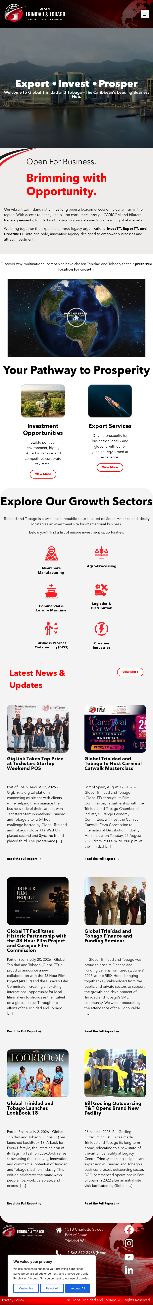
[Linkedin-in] (129, 1270)
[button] (76, 317)
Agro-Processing (101, 566)
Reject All (52, 1288)
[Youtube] (129, 1257)
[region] (52, 1276)
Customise (26, 1288)
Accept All (78, 1288)
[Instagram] (129, 1243)
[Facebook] (129, 1229)
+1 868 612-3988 (80, 1253)
